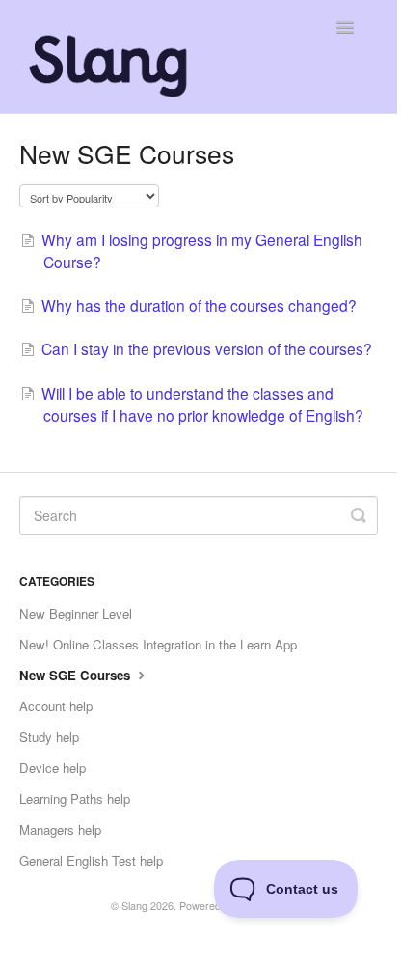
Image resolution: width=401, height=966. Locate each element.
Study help (49, 737)
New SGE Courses (76, 675)
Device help (52, 768)
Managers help (60, 829)
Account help (56, 706)
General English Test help (91, 860)
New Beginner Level (75, 613)
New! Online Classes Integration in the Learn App (158, 644)
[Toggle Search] (358, 515)
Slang (134, 905)
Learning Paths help (74, 798)
